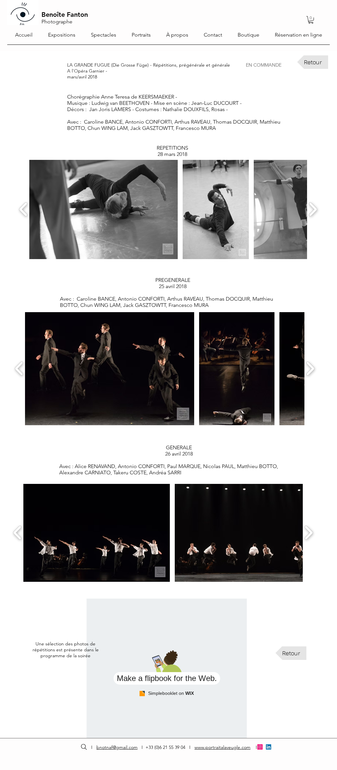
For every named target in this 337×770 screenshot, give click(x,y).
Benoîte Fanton (64, 14)
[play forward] (312, 209)
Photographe (56, 21)
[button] (103, 209)
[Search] (83, 747)
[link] (310, 20)
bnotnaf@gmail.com (117, 747)
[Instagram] (260, 747)
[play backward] (23, 209)
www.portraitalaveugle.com (222, 747)
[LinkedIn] (268, 747)
